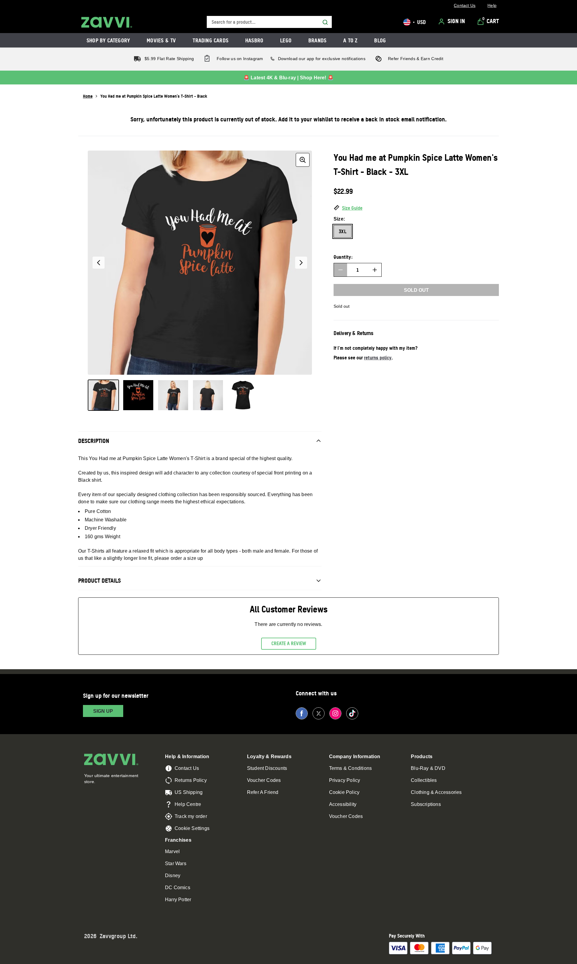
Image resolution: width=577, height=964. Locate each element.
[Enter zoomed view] (303, 160)
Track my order (191, 816)
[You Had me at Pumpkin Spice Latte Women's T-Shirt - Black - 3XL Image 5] (242, 395)
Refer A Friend (263, 792)
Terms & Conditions (350, 768)
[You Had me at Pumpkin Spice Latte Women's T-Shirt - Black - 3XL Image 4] (208, 395)
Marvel (172, 851)
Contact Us (187, 768)
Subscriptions (426, 804)
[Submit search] (325, 22)
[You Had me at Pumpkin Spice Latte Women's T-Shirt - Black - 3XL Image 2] (138, 395)
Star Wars (175, 863)
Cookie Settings (192, 828)
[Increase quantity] (374, 269)
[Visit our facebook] (302, 713)
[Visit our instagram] (335, 713)
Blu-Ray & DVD (428, 768)
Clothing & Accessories (436, 792)
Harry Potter (178, 899)
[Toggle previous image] (99, 263)
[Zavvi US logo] (106, 22)
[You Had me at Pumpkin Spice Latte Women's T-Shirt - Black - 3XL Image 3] (173, 395)
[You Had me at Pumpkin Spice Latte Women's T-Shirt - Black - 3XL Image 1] (103, 395)
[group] (200, 263)
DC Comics (177, 887)
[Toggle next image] (301, 263)
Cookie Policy (344, 792)
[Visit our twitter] (319, 713)
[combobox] (269, 22)
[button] (416, 208)
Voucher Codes (264, 780)
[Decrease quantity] (340, 269)
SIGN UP (103, 711)
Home (88, 96)
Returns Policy (191, 780)
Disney (172, 875)
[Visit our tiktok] (352, 713)
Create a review (288, 643)
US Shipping (189, 792)
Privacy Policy (344, 780)
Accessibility (343, 804)
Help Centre (188, 804)
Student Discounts (267, 768)
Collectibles (424, 780)
